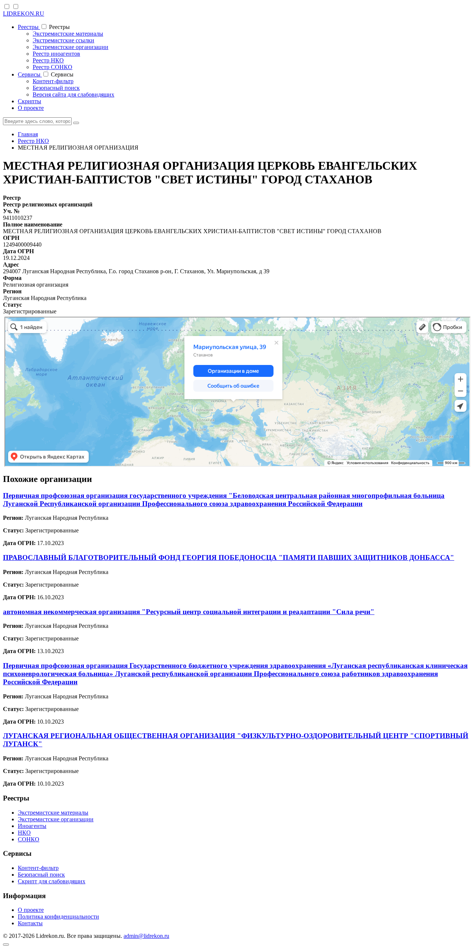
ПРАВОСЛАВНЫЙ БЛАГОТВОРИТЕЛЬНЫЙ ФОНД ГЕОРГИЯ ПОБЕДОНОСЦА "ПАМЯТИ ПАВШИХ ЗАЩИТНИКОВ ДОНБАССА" (228, 557)
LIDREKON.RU (23, 13)
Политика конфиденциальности (58, 916)
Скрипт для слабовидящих (51, 881)
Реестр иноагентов (56, 53)
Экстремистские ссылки (63, 40)
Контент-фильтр (53, 81)
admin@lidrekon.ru (146, 936)
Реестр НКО (48, 60)
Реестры (29, 27)
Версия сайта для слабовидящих (73, 94)
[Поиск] (76, 123)
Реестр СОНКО (52, 67)
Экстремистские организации (70, 47)
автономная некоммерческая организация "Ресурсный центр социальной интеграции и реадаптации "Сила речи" (188, 612)
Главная (28, 134)
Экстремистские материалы (68, 33)
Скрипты (29, 101)
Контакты (30, 923)
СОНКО (28, 839)
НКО (24, 832)
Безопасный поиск (56, 88)
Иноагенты (32, 826)
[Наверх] (6, 944)
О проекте (31, 108)
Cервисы (30, 74)
